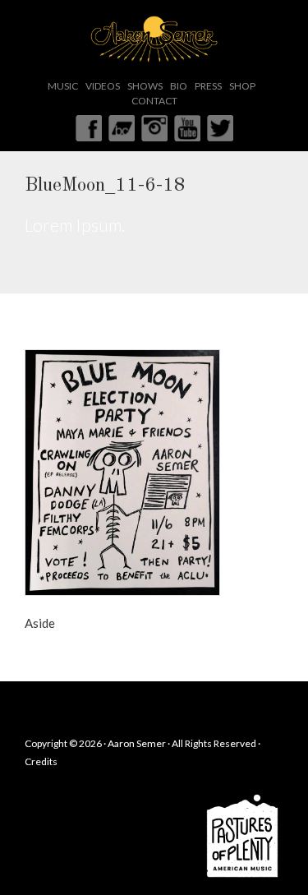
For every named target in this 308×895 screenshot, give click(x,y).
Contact (154, 101)
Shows (145, 86)
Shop (242, 86)
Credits (41, 761)
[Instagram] (154, 126)
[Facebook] (88, 126)
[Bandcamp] (121, 126)
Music (63, 86)
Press (208, 86)
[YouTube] (187, 126)
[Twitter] (220, 126)
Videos (102, 86)
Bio (178, 86)
